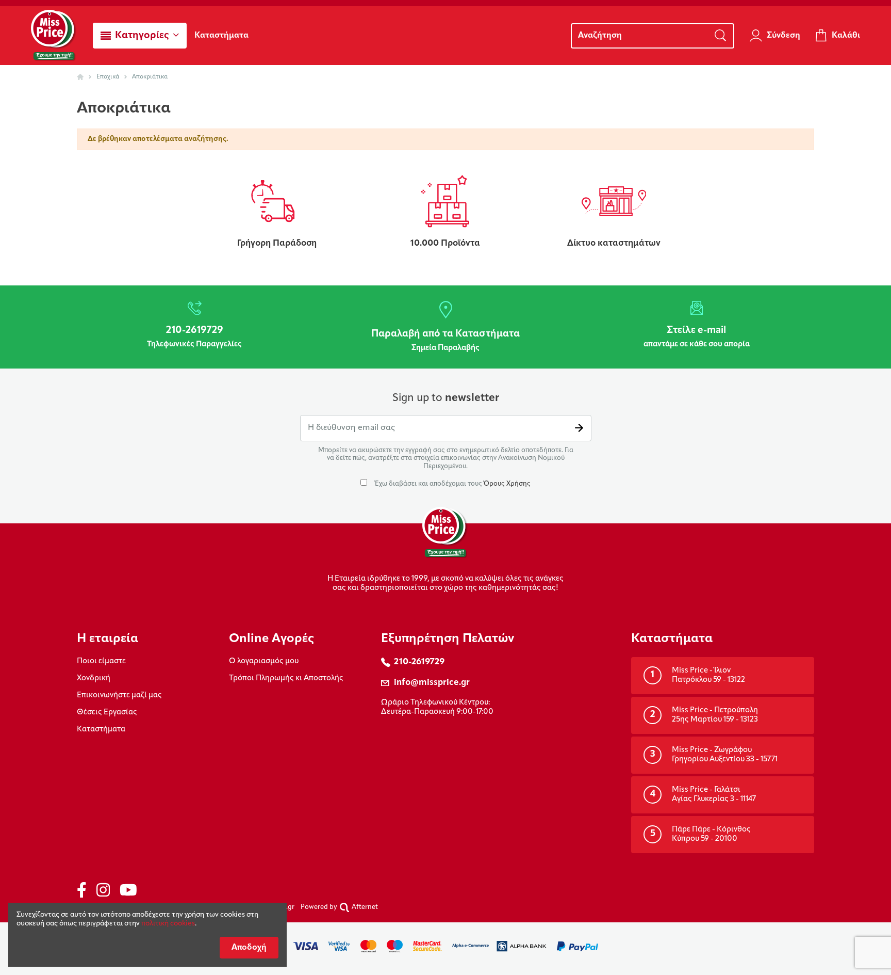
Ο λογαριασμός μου (264, 661)
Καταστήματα (101, 729)
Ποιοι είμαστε (101, 661)
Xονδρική (93, 678)
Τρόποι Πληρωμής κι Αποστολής (286, 678)
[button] (140, 36)
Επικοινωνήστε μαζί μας (119, 695)
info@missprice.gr (432, 682)
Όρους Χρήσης (507, 484)
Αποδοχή (249, 948)
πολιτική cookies (168, 924)
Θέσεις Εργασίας (107, 712)
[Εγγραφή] (579, 428)
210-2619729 (419, 662)
